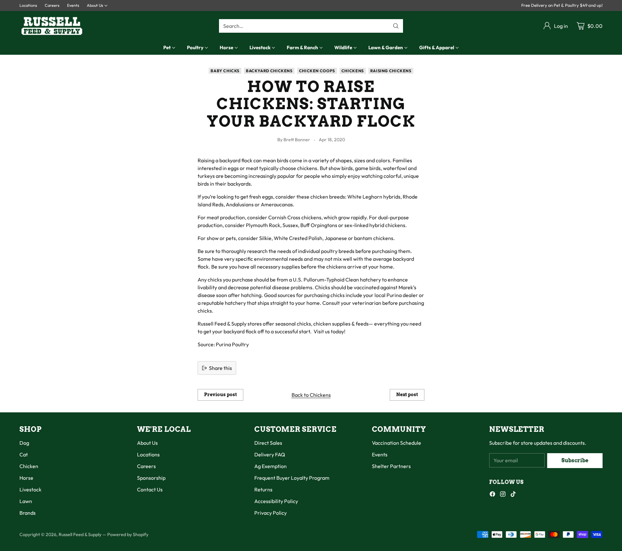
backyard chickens (269, 70)
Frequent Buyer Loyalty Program (291, 478)
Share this (220, 368)
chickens (352, 70)
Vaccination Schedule (396, 443)
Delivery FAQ (269, 454)
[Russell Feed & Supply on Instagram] (503, 495)
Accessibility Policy (276, 501)
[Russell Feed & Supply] (51, 26)
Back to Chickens (311, 395)
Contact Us (150, 489)
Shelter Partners (391, 466)
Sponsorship (151, 478)
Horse (26, 478)
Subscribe (574, 460)
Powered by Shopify (127, 534)
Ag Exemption (270, 466)
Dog (24, 443)
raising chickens (390, 70)
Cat (23, 454)
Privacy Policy (270, 513)
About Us (147, 443)
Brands (27, 513)
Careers (146, 466)
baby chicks (225, 70)
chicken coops (317, 70)
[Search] (396, 26)
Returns (263, 489)
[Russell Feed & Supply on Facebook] (492, 495)
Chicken (28, 466)
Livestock (30, 489)
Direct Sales (268, 443)
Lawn (25, 501)
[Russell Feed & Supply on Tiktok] (513, 495)
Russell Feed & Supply (80, 534)
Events (379, 454)
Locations (148, 454)
